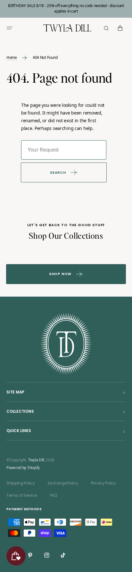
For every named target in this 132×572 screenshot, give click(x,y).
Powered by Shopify (23, 468)
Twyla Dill (36, 460)
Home (11, 58)
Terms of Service (21, 495)
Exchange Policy (63, 483)
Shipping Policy (20, 483)
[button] (10, 28)
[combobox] (63, 150)
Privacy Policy (103, 483)
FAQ (53, 495)
